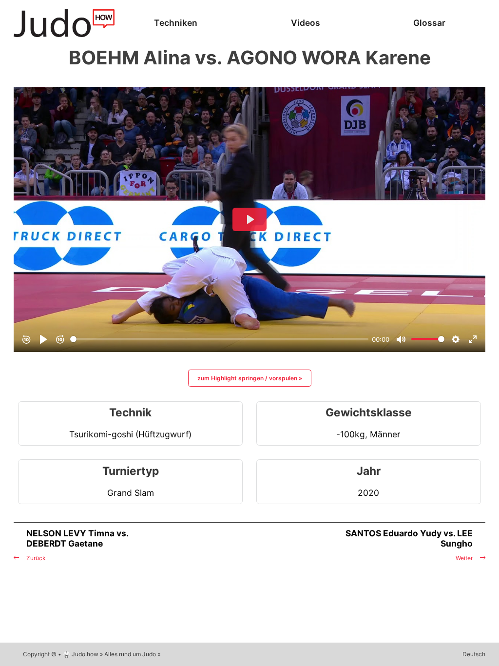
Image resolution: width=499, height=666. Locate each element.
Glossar (429, 23)
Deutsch (473, 654)
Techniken (175, 23)
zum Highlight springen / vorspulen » (249, 378)
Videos (305, 23)
